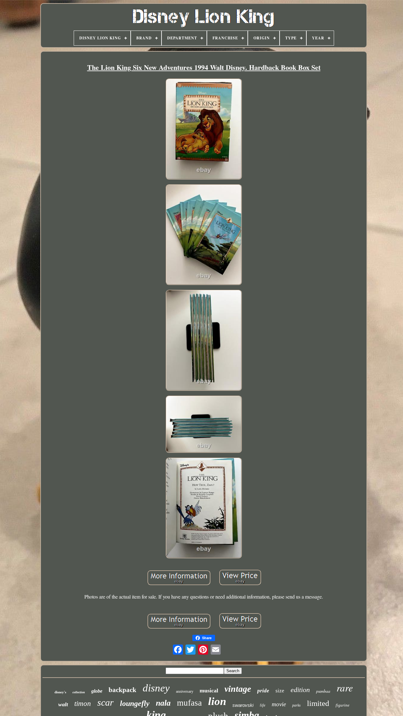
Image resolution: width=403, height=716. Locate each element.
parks (296, 705)
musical (209, 690)
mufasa (189, 702)
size (279, 691)
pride (263, 691)
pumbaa (323, 691)
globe (96, 691)
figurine (342, 705)
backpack (122, 690)
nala (163, 702)
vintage (237, 689)
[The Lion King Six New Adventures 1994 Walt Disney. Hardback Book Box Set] (203, 129)
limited (318, 703)
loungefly (135, 703)
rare (345, 687)
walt (63, 704)
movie (279, 704)
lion (217, 701)
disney (156, 688)
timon (82, 703)
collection (78, 692)
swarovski (242, 705)
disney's (60, 692)
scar (105, 702)
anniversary (184, 691)
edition (300, 690)
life (262, 705)
